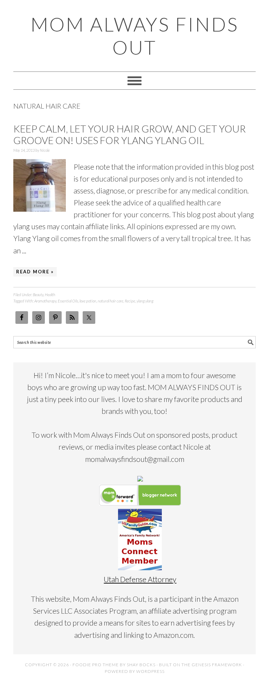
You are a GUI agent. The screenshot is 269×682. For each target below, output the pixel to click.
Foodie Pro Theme (96, 664)
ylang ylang (145, 301)
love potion (88, 301)
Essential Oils (68, 301)
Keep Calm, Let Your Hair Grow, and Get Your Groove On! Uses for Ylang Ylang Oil (129, 134)
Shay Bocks (141, 664)
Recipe (130, 301)
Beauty (38, 294)
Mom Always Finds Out (134, 36)
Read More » (35, 271)
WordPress (150, 671)
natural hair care (110, 301)
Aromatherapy (45, 301)
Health (50, 294)
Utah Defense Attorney (140, 579)
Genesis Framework (217, 664)
